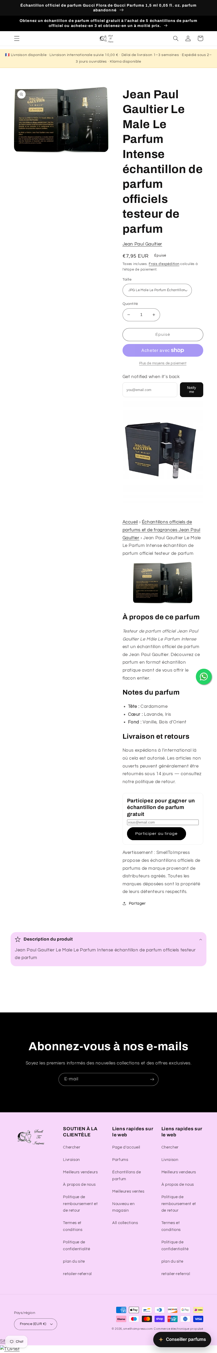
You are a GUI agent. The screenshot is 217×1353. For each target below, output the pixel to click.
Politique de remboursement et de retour (80, 1204)
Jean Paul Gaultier (142, 244)
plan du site (74, 1261)
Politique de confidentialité (76, 1245)
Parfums (120, 1160)
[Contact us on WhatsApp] (204, 677)
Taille (127, 279)
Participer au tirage (156, 833)
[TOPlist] (10, 1349)
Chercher (71, 1147)
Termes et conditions (72, 1226)
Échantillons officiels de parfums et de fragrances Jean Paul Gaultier (161, 530)
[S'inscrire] (152, 1079)
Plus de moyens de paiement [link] (163, 363)
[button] (17, 38)
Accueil (130, 522)
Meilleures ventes (128, 1191)
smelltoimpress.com (138, 1328)
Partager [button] (137, 903)
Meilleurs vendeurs (80, 1172)
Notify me (191, 390)
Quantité (130, 304)
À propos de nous (79, 1185)
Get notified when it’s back (151, 376)
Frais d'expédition (164, 264)
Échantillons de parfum (126, 1175)
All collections (125, 1223)
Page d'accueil (126, 1147)
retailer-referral (77, 1274)
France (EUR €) (33, 1324)
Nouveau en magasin (123, 1207)
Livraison (71, 1160)
